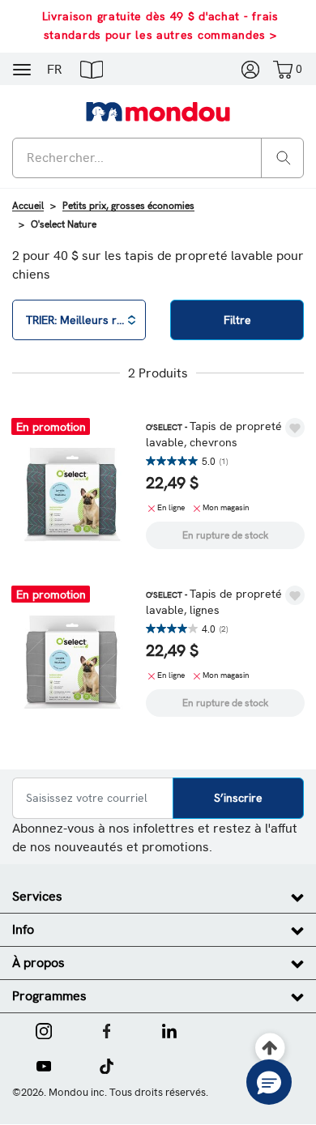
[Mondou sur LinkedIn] (169, 1029)
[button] (91, 69)
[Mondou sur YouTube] (43, 1064)
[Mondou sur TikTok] (106, 1064)
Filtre (237, 320)
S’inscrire (238, 797)
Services (37, 896)
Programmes (49, 995)
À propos (38, 962)
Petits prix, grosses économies (128, 205)
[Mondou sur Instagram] (44, 1029)
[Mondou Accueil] (158, 111)
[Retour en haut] (270, 1048)
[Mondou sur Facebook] (107, 1029)
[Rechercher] (283, 156)
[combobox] (158, 158)
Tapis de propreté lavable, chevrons (214, 434)
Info (23, 929)
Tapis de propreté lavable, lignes (214, 601)
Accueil (28, 205)
